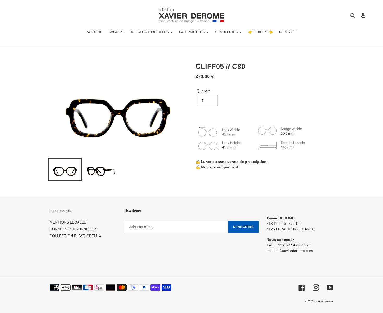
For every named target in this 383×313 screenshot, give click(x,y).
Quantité (204, 91)
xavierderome (324, 301)
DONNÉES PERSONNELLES (73, 229)
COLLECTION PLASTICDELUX (75, 236)
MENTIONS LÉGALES (68, 222)
